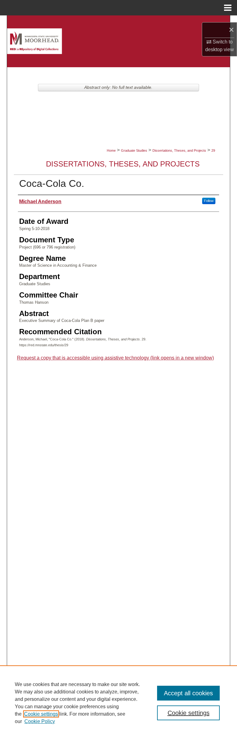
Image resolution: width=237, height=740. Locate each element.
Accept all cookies (188, 693)
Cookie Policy (39, 721)
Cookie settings (41, 714)
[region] (118, 702)
